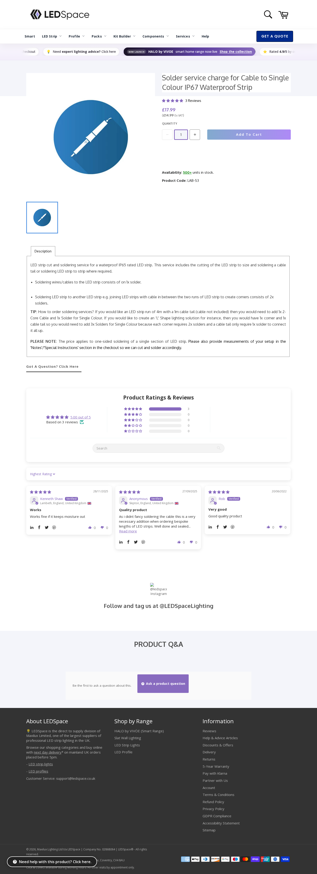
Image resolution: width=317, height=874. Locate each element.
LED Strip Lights (127, 745)
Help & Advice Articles (220, 738)
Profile (74, 36)
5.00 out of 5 (80, 417)
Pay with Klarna (215, 773)
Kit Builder (122, 36)
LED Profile (123, 752)
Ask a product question (165, 683)
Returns (209, 759)
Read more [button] (128, 531)
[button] (173, 100)
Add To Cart (249, 134)
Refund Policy (213, 801)
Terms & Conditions (218, 794)
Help (205, 36)
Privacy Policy (213, 808)
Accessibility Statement (221, 823)
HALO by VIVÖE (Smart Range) (139, 731)
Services (183, 36)
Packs (97, 36)
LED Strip (49, 36)
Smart (30, 36)
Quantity (169, 123)
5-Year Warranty (216, 766)
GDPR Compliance (217, 816)
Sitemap (209, 830)
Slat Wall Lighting (127, 738)
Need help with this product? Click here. (55, 861)
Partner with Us (215, 780)
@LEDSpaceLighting (186, 605)
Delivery (209, 752)
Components (153, 36)
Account (209, 787)
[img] (40, 492)
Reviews (209, 731)
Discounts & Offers (218, 745)
